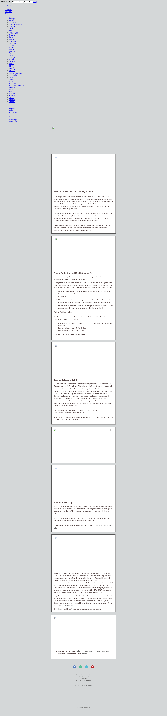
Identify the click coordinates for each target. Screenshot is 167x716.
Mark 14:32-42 (87, 654)
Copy (35, 2)
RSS (6, 14)
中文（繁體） (14, 33)
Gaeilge (12, 58)
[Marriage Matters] (83, 538)
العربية (11, 20)
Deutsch (12, 49)
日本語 (12, 66)
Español (12, 91)
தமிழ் (11, 110)
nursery (59, 213)
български (13, 26)
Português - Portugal (16, 85)
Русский (12, 89)
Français (12, 47)
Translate (8, 16)
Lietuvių (12, 100)
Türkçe (11, 115)
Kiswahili (12, 94)
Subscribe (8, 10)
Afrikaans (12, 22)
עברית (11, 98)
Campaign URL (5, 2)
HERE (59, 609)
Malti (11, 77)
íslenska (12, 62)
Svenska (12, 96)
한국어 (12, 71)
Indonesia (12, 60)
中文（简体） (14, 30)
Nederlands (13, 43)
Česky (11, 37)
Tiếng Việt (13, 121)
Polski (11, 81)
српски (12, 108)
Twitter (10, 6)
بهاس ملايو (13, 75)
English (12, 18)
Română (12, 87)
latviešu (12, 102)
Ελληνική (12, 51)
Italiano (11, 64)
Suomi (11, 45)
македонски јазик (16, 73)
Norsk (11, 79)
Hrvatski (12, 35)
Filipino (12, 117)
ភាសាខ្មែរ (12, 68)
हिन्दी (10, 53)
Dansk (11, 39)
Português (12, 83)
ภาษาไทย (13, 112)
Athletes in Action (67, 605)
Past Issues (8, 12)
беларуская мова (15, 24)
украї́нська (13, 119)
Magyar (12, 55)
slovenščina (13, 106)
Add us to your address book (83, 685)
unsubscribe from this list (83, 707)
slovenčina (13, 104)
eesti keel (12, 41)
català (11, 28)
